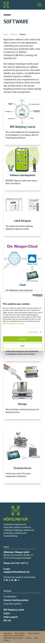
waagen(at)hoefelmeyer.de (17, 572)
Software (23, 34)
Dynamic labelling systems (16, 600)
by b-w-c (6, 640)
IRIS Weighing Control (14, 610)
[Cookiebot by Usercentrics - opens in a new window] (37, 295)
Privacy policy (18, 323)
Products (14, 34)
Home (6, 34)
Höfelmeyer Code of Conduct (13, 638)
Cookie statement (33, 633)
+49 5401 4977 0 (19, 563)
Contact (28, 638)
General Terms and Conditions (14, 636)
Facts (36, 638)
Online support (10, 617)
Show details (33, 332)
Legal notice (7, 323)
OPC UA (7, 621)
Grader (7, 613)
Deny (22, 346)
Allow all (22, 339)
